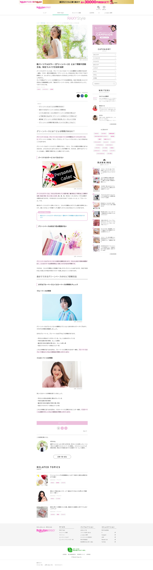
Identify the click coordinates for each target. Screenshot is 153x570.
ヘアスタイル (100, 145)
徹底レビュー (107, 139)
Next (85, 431)
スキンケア (96, 54)
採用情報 (88, 554)
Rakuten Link (105, 539)
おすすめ (52, 514)
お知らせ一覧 (83, 530)
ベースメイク (96, 58)
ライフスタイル (100, 153)
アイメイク (43, 87)
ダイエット (97, 150)
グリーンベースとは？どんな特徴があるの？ (51, 106)
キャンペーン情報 (76, 12)
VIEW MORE (112, 124)
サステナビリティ (58, 564)
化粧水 (111, 147)
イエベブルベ (45, 89)
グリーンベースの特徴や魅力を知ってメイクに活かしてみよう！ (57, 122)
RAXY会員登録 (105, 530)
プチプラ (97, 147)
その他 (95, 78)
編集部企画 (111, 133)
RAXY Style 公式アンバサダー (101, 136)
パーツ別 (58, 498)
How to (39, 89)
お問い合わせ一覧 (48, 564)
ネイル (95, 71)
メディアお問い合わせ (85, 532)
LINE (103, 537)
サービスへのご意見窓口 (86, 537)
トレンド (63, 514)
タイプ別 (109, 153)
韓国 (58, 514)
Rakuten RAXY (44, 7)
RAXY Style (60, 12)
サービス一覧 (39, 564)
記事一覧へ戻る (62, 457)
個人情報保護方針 (72, 554)
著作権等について (81, 554)
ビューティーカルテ (64, 537)
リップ (112, 142)
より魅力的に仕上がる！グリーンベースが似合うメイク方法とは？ (58, 116)
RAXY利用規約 (83, 539)
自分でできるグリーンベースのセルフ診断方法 (52, 110)
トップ (44, 12)
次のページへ (62, 423)
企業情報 (64, 554)
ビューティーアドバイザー (65, 539)
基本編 (57, 482)
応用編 (51, 89)
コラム (95, 74)
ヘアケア (95, 68)
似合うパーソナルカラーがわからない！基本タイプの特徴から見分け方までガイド (62, 216)
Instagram (104, 535)
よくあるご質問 (108, 12)
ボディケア (96, 64)
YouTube (104, 542)
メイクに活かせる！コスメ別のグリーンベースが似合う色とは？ (57, 113)
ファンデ (63, 482)
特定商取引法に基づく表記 (86, 542)
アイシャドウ (97, 142)
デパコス (105, 150)
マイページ (61, 535)
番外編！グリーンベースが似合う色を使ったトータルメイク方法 (57, 119)
